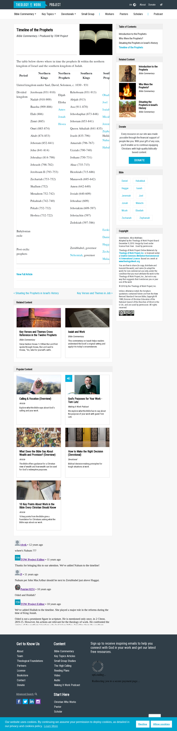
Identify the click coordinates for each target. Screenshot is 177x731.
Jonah (62, 117)
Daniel (107, 237)
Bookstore (22, 675)
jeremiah (126, 195)
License (21, 670)
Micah (106, 117)
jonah (125, 203)
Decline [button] (142, 724)
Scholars (138, 14)
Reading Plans (61, 670)
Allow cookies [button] (161, 724)
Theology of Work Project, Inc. (131, 253)
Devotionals (67, 14)
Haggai (107, 244)
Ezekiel (107, 230)
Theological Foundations (30, 661)
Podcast (158, 14)
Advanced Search (25, 694)
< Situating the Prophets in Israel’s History (36, 293)
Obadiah (108, 95)
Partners (21, 665)
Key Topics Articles (64, 656)
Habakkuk (109, 147)
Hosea (62, 124)
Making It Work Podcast (67, 685)
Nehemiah (76, 255)
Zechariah (109, 251)
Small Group (87, 14)
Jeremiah (108, 124)
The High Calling (62, 665)
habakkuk (140, 180)
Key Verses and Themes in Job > (95, 293)
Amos (61, 109)
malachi (139, 203)
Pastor (57, 706)
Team (20, 656)
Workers (109, 14)
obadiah (139, 210)
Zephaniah (109, 131)
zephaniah (144, 218)
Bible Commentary (24, 14)
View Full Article (24, 274)
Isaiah (106, 109)
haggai (125, 188)
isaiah (139, 188)
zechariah (127, 218)
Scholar (58, 711)
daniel (125, 180)
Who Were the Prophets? (131, 38)
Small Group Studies (65, 661)
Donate (152, 4)
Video (57, 675)
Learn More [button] (51, 726)
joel (141, 195)
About (143, 4)
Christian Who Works (65, 702)
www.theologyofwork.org (129, 261)
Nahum (107, 140)
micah (125, 210)
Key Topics (48, 14)
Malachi (108, 259)
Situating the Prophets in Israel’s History (138, 43)
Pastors (124, 14)
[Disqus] (63, 582)
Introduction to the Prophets (133, 34)
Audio (57, 680)
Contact (21, 680)
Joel (105, 102)
